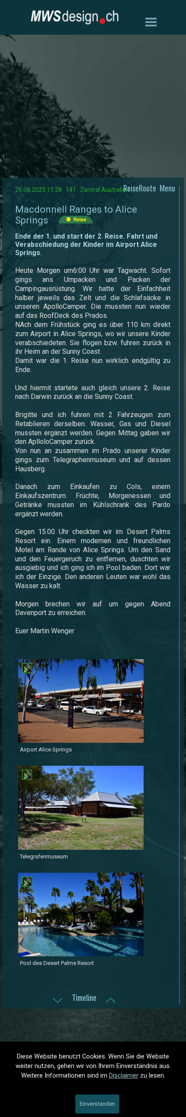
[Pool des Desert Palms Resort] (80, 952)
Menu (167, 188)
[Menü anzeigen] (151, 22)
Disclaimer (123, 1075)
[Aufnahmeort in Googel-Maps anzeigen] (27, 668)
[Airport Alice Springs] (80, 739)
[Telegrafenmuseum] (80, 846)
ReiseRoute (139, 188)
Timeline (84, 997)
